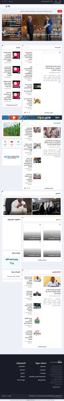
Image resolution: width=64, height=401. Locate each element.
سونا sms (42, 373)
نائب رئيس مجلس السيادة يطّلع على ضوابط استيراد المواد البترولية (7, 96)
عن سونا (4, 396)
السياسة (22, 370)
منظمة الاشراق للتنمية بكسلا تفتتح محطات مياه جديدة (7, 83)
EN (56, 1)
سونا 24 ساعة (21, 380)
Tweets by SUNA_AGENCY (13, 276)
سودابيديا (42, 370)
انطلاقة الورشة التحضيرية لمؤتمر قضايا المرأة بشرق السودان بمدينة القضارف (7, 56)
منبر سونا (42, 366)
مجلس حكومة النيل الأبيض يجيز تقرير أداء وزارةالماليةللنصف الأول (27, 147)
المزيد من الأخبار (49, 113)
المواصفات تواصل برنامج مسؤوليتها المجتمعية (41, 11)
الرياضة (23, 376)
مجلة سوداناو (41, 380)
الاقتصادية (22, 366)
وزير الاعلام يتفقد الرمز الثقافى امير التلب (29, 293)
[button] (61, 39)
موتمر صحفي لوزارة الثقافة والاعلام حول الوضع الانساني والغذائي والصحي (7, 71)
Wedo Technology (57, 397)
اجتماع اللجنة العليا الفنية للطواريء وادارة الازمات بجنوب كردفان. (53, 68)
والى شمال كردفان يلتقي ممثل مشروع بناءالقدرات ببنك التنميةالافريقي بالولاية (28, 162)
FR (60, 1)
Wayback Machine (30, 400)
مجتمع (23, 373)
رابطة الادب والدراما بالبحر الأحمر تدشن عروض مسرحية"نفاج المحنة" (28, 335)
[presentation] (3, 11)
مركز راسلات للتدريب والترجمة (37, 376)
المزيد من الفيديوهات (11, 105)
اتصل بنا (9, 396)
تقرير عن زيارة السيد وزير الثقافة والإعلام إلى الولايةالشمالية (28, 87)
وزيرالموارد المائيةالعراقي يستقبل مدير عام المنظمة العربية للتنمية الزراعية (52, 142)
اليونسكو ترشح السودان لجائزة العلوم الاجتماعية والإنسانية (53, 291)
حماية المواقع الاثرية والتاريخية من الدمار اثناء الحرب (28, 320)
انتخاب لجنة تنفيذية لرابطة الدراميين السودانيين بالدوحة (28, 307)
